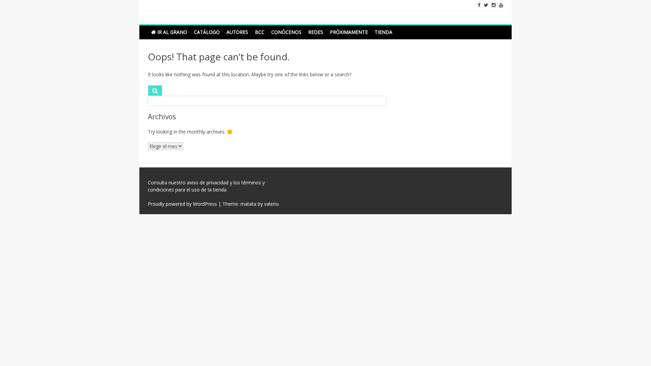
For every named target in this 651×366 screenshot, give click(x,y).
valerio (271, 204)
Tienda (383, 32)
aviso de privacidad (208, 182)
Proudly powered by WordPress (182, 204)
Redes (315, 32)
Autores (237, 32)
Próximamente (349, 32)
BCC (259, 32)
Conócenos (286, 32)
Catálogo (207, 32)
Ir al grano (172, 32)
